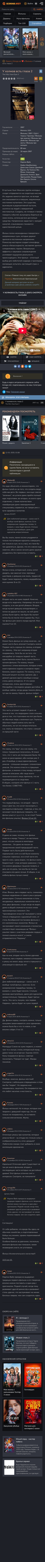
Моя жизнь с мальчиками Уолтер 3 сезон (12, 1392)
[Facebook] (18, 366)
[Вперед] (42, 39)
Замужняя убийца (11, 1426)
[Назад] (42, 44)
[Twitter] (29, 366)
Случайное (37, 23)
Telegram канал (18, 392)
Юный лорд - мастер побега (25, 1440)
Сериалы (37, 13)
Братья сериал (23, 1461)
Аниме (39, 18)
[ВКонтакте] (15, 366)
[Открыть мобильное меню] (41, 3)
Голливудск (29, 1389)
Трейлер (22, 303)
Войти (30, 3)
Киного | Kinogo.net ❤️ (15, 61)
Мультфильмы (23, 18)
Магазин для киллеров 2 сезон (32, 1427)
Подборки (7, 23)
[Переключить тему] (36, 3)
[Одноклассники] (22, 366)
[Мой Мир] (26, 366)
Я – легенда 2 (22, 1318)
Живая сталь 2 (23, 1337)
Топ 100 (22, 23)
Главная (7, 13)
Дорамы (6, 18)
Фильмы (22, 13)
